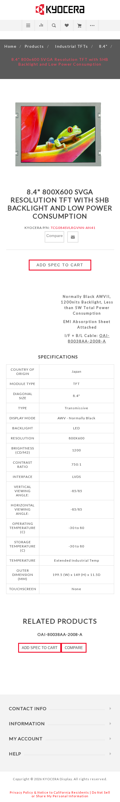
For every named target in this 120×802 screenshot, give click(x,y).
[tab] (60, 356)
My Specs (79, 25)
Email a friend (72, 237)
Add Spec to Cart (60, 265)
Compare (41, 25)
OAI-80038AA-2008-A (60, 634)
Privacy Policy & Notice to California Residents (49, 792)
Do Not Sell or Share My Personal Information (71, 794)
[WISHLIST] (66, 25)
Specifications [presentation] (58, 356)
